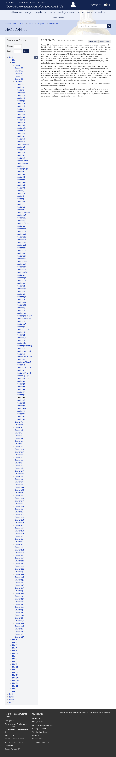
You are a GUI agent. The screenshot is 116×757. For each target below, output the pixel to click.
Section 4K (21, 139)
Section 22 (21, 226)
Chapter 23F (19, 588)
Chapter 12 (19, 446)
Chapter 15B (19, 468)
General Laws (10, 23)
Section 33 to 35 (23, 329)
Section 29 (21, 308)
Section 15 (21, 221)
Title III (14, 640)
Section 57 (21, 403)
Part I (11, 57)
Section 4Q (21, 150)
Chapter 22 (19, 555)
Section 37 (21, 335)
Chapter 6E (19, 79)
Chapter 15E (19, 476)
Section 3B (21, 95)
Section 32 (21, 327)
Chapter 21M (19, 547)
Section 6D (21, 182)
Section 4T (21, 158)
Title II (14, 63)
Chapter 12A (19, 449)
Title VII (15, 651)
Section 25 (21, 286)
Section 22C (22, 234)
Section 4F (21, 125)
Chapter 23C (19, 580)
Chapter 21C (19, 520)
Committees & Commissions (91, 12)
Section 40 (21, 354)
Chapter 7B (19, 425)
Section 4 (21, 109)
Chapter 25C (19, 626)
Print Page (94, 41)
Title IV (15, 642)
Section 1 (20, 84)
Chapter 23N (19, 610)
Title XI (14, 661)
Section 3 (21, 90)
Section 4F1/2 (22, 161)
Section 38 (21, 340)
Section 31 (21, 321)
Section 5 (21, 166)
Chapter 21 (19, 512)
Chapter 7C (19, 427)
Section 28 (21, 299)
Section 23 (21, 275)
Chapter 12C (19, 455)
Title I (14, 60)
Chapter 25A (19, 621)
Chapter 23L (19, 604)
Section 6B (21, 177)
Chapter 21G (19, 531)
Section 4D (21, 120)
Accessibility (36, 718)
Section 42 (21, 365)
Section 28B (22, 305)
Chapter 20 (19, 509)
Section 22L (22, 259)
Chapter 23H (19, 593)
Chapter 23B (19, 577)
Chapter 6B (19, 71)
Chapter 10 (19, 441)
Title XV (15, 672)
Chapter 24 (19, 612)
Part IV (11, 700)
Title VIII (15, 653)
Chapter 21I (19, 536)
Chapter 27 (19, 632)
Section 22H (22, 248)
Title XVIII (15, 681)
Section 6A (21, 174)
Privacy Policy (37, 739)
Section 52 (21, 389)
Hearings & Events (66, 12)
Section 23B (22, 280)
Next (108, 41)
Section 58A (22, 408)
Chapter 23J (19, 599)
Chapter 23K (19, 602)
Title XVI (15, 675)
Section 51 (21, 387)
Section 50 (21, 384)
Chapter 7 (18, 82)
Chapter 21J (19, 539)
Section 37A (21, 338)
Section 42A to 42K (24, 368)
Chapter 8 (18, 433)
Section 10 (21, 204)
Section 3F (21, 106)
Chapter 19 (19, 495)
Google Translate (11, 749)
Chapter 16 (19, 479)
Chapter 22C (19, 564)
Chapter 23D (19, 583)
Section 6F (21, 188)
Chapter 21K (19, 542)
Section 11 (21, 207)
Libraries (8, 746)
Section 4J (21, 136)
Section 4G (21, 128)
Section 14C (22, 218)
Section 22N (22, 264)
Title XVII (15, 678)
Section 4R (21, 153)
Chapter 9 (18, 436)
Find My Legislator (39, 729)
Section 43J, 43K (23, 376)
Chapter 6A (19, 68)
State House (58, 17)
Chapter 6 (18, 65)
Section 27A (21, 297)
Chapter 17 (19, 482)
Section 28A (22, 302)
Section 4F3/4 (22, 163)
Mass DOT (9, 735)
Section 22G (22, 245)
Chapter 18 (19, 485)
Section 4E (21, 123)
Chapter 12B (19, 452)
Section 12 (21, 210)
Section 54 (21, 395)
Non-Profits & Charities (13, 742)
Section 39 (21, 348)
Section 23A (22, 278)
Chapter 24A (19, 615)
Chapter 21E (19, 525)
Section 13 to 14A (23, 212)
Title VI (15, 648)
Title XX (15, 686)
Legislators (40, 12)
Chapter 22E (19, 569)
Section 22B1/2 (23, 272)
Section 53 (21, 392)
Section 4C (21, 117)
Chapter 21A (19, 515)
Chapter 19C (19, 504)
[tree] (21, 380)
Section (9, 51)
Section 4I (21, 133)
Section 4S (21, 155)
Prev (103, 41)
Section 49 (21, 381)
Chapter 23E (19, 585)
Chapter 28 (19, 634)
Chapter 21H (19, 534)
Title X (14, 659)
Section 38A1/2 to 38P (25, 346)
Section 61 (21, 417)
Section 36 (21, 332)
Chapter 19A (19, 498)
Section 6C (21, 180)
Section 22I (21, 250)
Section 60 (21, 414)
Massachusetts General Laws (42, 725)
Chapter (10, 46)
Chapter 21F (19, 528)
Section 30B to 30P (24, 316)
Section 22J (21, 253)
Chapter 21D (19, 523)
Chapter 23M (20, 607)
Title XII (15, 664)
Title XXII (15, 691)
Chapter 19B (19, 501)
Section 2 (21, 87)
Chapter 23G (19, 591)
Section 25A (22, 289)
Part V (11, 702)
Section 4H (21, 131)
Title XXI (15, 689)
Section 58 (21, 406)
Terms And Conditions (40, 742)
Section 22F (22, 242)
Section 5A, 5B (22, 169)
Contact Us (36, 735)
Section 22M (22, 261)
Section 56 (21, 400)
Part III (11, 697)
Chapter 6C (19, 74)
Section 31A (21, 324)
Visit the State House (39, 732)
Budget (28, 12)
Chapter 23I (19, 596)
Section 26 (21, 291)
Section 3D (21, 101)
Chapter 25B (19, 623)
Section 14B (21, 215)
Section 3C (21, 98)
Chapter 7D (19, 430)
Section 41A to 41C (24, 362)
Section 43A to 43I (24, 373)
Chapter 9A (19, 438)
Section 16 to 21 (23, 223)
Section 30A (22, 313)
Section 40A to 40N (24, 357)
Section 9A (21, 202)
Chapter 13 (19, 457)
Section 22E (22, 240)
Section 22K (22, 256)
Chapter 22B (19, 561)
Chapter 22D (19, 566)
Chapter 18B (19, 490)
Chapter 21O (19, 553)
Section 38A (22, 343)
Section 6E (21, 185)
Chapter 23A (19, 574)
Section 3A (21, 93)
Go (26, 51)
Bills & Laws (16, 12)
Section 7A (21, 193)
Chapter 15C (19, 471)
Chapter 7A (19, 422)
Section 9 (21, 199)
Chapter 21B (19, 517)
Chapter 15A (19, 466)
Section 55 (21, 397)
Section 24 (21, 283)
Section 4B (21, 114)
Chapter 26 (19, 629)
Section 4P (21, 147)
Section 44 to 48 (23, 378)
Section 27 (21, 294)
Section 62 (21, 419)
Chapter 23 (19, 572)
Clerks (52, 12)
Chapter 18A (19, 487)
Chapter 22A (19, 558)
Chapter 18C (19, 493)
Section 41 (21, 359)
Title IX (14, 656)
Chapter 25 (19, 618)
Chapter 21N (19, 550)
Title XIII (15, 667)
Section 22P (22, 270)
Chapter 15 (19, 463)
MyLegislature (37, 722)
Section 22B (22, 231)
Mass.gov (8, 721)
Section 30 (21, 310)
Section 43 (21, 370)
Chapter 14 (19, 460)
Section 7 (21, 191)
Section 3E (21, 104)
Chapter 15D (19, 474)
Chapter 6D (19, 76)
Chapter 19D (19, 506)
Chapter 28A (19, 637)
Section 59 (21, 411)
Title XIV (15, 670)
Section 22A (22, 229)
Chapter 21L (19, 544)
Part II (11, 694)
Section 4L (21, 142)
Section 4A (21, 112)
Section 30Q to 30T (24, 319)
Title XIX (15, 683)
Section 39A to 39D (24, 351)
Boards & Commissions (14, 739)
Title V (14, 645)
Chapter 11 (19, 444)
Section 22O (22, 267)
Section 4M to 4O (24, 144)
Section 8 (21, 196)
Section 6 (21, 172)
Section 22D (22, 237)
